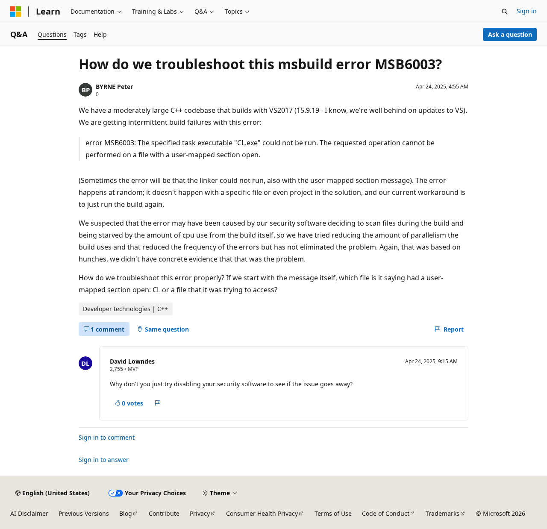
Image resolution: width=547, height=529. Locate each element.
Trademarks (442, 513)
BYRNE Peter (114, 86)
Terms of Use (333, 513)
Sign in (527, 11)
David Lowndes (132, 361)
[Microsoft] (15, 11)
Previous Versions (84, 513)
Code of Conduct (385, 513)
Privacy (200, 513)
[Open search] (504, 11)
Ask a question (510, 34)
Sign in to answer (104, 460)
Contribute (164, 513)
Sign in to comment (107, 437)
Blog (125, 513)
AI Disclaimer (29, 513)
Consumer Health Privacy (262, 513)
